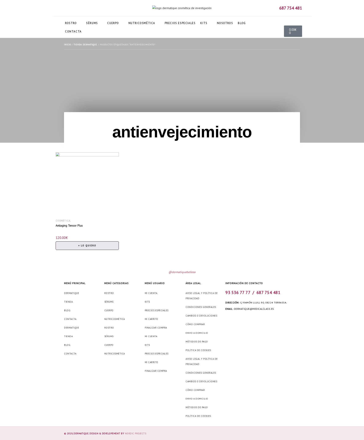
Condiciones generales (201, 307)
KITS (147, 301)
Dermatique (71, 293)
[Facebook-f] (64, 8)
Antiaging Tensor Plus (69, 225)
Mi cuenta (151, 293)
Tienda (68, 301)
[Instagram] (77, 8)
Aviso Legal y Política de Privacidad (202, 296)
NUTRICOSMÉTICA (114, 319)
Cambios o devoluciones (201, 315)
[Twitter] (71, 8)
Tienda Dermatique (85, 44)
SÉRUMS (109, 301)
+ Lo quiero (87, 245)
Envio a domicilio (197, 332)
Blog (67, 310)
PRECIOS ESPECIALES (157, 310)
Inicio (67, 44)
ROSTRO (109, 293)
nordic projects (135, 433)
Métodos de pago (197, 341)
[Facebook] (227, 318)
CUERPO (109, 310)
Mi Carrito (151, 319)
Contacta (70, 319)
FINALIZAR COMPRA (156, 327)
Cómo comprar (195, 324)
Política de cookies (198, 350)
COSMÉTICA (63, 220)
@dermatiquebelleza (182, 272)
